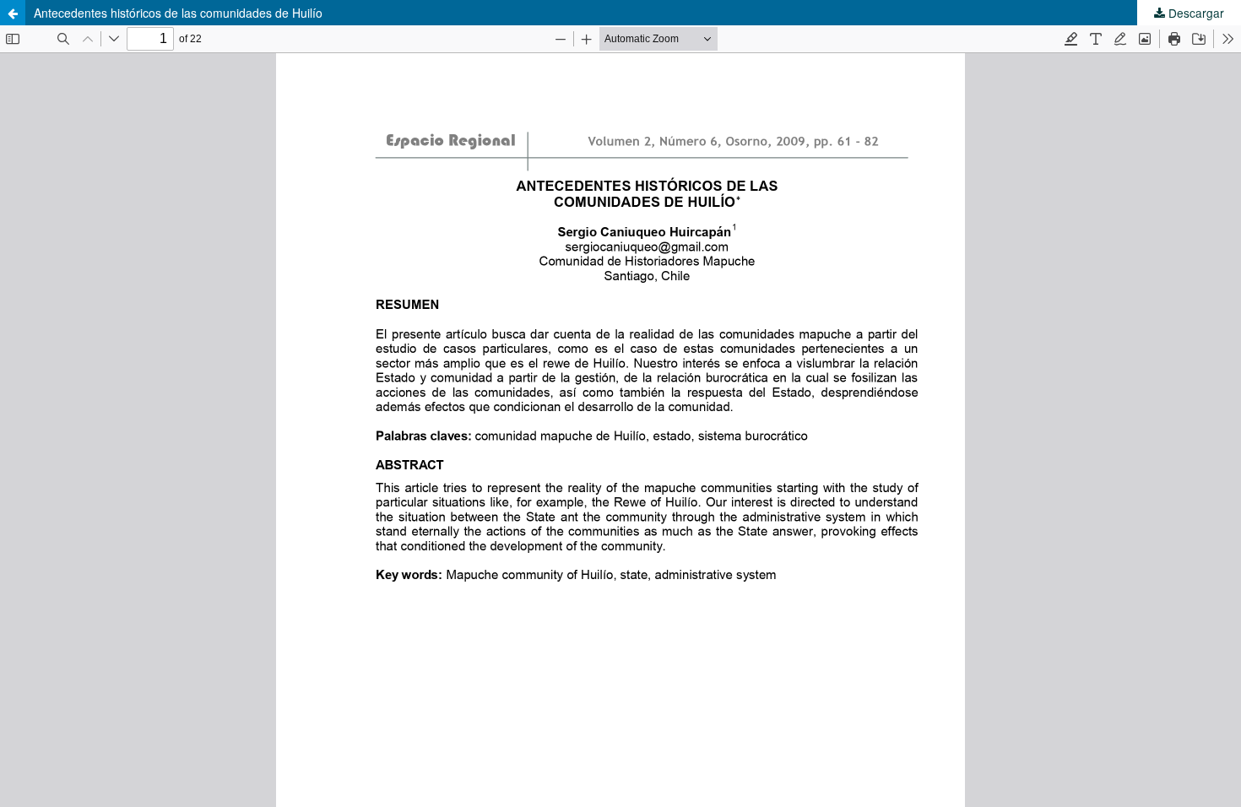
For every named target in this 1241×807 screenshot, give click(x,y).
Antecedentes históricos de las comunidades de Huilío (178, 12)
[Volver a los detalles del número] (12, 12)
